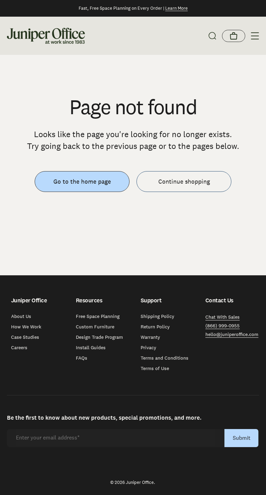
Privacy (148, 347)
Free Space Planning (97, 316)
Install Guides (91, 347)
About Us (21, 316)
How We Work (26, 327)
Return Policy (155, 327)
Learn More (176, 8)
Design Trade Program (99, 337)
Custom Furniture (95, 327)
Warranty (150, 337)
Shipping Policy (157, 316)
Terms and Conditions (164, 358)
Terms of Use (155, 368)
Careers (19, 347)
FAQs (81, 358)
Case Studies (25, 337)
